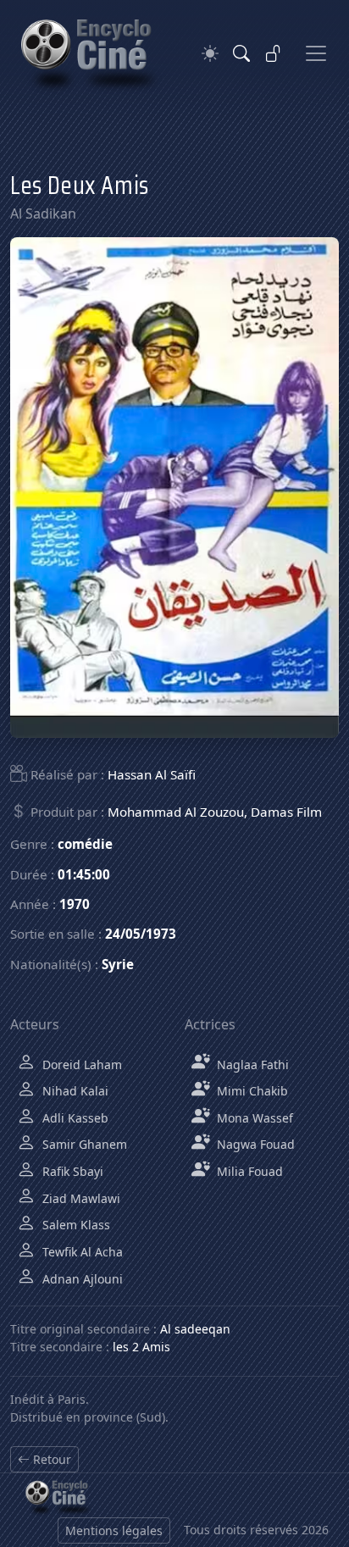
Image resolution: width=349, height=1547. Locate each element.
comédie (85, 843)
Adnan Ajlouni (81, 1279)
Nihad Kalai (73, 1091)
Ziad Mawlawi (79, 1198)
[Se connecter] (273, 53)
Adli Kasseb (73, 1118)
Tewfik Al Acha (81, 1252)
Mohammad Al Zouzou (176, 811)
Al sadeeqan (195, 1329)
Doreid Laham (80, 1064)
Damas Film (286, 811)
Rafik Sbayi (71, 1171)
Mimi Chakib (250, 1091)
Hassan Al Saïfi (152, 774)
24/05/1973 (140, 933)
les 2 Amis (141, 1347)
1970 (74, 903)
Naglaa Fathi (251, 1064)
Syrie (118, 964)
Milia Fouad (248, 1171)
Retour (50, 1459)
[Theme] (210, 54)
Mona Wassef (253, 1118)
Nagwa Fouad (254, 1144)
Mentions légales (114, 1530)
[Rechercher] (241, 53)
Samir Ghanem (83, 1144)
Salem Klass (74, 1225)
